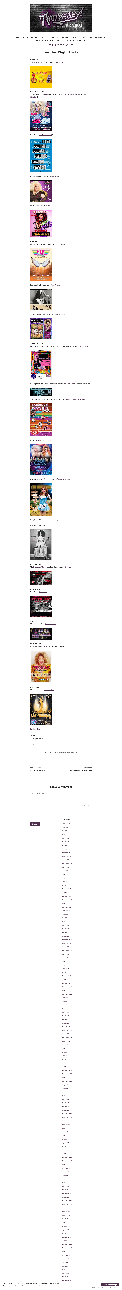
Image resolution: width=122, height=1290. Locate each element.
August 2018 (66, 1172)
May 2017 (65, 1226)
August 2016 (66, 1259)
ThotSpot (60, 40)
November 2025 (67, 856)
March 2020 (65, 1103)
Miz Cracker (64, 94)
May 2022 (65, 1008)
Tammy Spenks (35, 314)
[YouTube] (61, 44)
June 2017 (65, 1222)
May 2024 (65, 921)
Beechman (54, 176)
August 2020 (66, 1085)
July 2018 (65, 1175)
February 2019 (66, 1150)
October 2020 (66, 1077)
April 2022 (65, 1012)
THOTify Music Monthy (44, 40)
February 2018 (66, 1193)
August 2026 (66, 823)
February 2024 (66, 932)
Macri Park (43, 592)
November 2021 (67, 1030)
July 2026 (65, 827)
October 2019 (66, 1121)
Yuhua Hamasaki (63, 479)
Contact (34, 37)
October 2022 (66, 990)
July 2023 (65, 958)
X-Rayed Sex (82, 40)
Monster (71, 384)
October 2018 (66, 1164)
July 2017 (65, 1219)
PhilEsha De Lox (70, 399)
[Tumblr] (63, 44)
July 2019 (65, 1132)
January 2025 (66, 892)
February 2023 (66, 976)
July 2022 (65, 1001)
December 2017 (67, 1201)
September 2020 (67, 1081)
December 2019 (67, 1114)
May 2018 (65, 1182)
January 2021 (66, 1066)
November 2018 (67, 1161)
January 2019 (66, 1153)
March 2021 (65, 1059)
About (25, 37)
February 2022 (66, 1019)
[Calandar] (50, 44)
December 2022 (67, 983)
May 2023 (65, 965)
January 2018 (66, 1197)
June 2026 (65, 831)
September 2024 (67, 907)
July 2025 (65, 871)
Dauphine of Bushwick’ (41, 567)
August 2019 (66, 1128)
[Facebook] (52, 44)
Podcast (44, 37)
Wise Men (67, 567)
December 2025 (67, 852)
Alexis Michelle (75, 94)
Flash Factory (55, 285)
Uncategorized (73, 752)
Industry (45, 94)
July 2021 (65, 1045)
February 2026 (66, 845)
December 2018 (67, 1157)
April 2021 (65, 1055)
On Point (55, 37)
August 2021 (66, 1041)
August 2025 (66, 867)
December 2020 (67, 1070)
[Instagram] (55, 44)
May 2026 (65, 834)
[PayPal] (69, 44)
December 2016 (67, 1244)
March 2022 (65, 1016)
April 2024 (65, 925)
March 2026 (65, 842)
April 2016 (65, 1273)
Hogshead (59, 62)
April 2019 (65, 1143)
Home (18, 37)
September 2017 (67, 1211)
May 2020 (65, 1095)
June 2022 (65, 1005)
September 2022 (67, 994)
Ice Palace (43, 646)
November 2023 (67, 943)
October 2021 (66, 1034)
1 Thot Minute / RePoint (97, 37)
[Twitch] (66, 44)
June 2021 (65, 1048)
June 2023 (65, 961)
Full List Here (35, 729)
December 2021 (67, 1027)
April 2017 (65, 1230)
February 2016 (66, 1280)
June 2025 (65, 874)
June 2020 (65, 1092)
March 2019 (65, 1146)
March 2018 (65, 1190)
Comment (86, 805)
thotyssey (49, 752)
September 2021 (67, 1037)
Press (83, 37)
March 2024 (65, 929)
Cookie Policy (43, 1286)
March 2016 (65, 1277)
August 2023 (66, 954)
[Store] (72, 44)
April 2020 (65, 1099)
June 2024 (65, 918)
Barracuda (57, 314)
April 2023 (65, 968)
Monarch (63, 244)
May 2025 (65, 878)
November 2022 (67, 987)
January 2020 (66, 1110)
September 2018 (67, 1168)
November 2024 (67, 900)
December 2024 (67, 896)
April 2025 (65, 881)
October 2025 (66, 860)
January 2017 (66, 1240)
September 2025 (67, 863)
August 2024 (66, 910)
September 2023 (67, 950)
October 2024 (66, 903)
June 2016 (65, 1266)
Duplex (44, 525)
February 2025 (66, 889)
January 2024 (66, 936)
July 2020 (65, 1088)
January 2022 (66, 1023)
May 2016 (65, 1269)
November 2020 (67, 1074)
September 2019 (67, 1124)
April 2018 (65, 1186)
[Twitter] (58, 44)
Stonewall (81, 399)
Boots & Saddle (83, 346)
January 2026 (66, 849)
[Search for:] (45, 820)
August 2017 (66, 1215)
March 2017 (65, 1233)
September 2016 (67, 1255)
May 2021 (65, 1052)
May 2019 (65, 1139)
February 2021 (66, 1063)
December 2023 (67, 939)
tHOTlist (70, 40)
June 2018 (65, 1179)
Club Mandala (49, 690)
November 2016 (67, 1248)
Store (75, 37)
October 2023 (66, 947)
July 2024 (65, 914)
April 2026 (65, 838)
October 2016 (66, 1251)
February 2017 (66, 1237)
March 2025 (65, 885)
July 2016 (65, 1262)
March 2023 (65, 972)
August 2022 (66, 997)
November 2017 (67, 1204)
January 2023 (66, 979)
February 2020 (66, 1106)
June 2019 (65, 1135)
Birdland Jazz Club (45, 135)
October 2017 (66, 1208)
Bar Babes (65, 37)
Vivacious (33, 62)
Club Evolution (50, 624)
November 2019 (67, 1117)
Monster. (39, 440)
